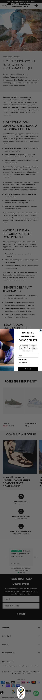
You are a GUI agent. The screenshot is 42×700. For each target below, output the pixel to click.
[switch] (21, 697)
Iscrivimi (28, 369)
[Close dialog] (40, 331)
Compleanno (22, 359)
